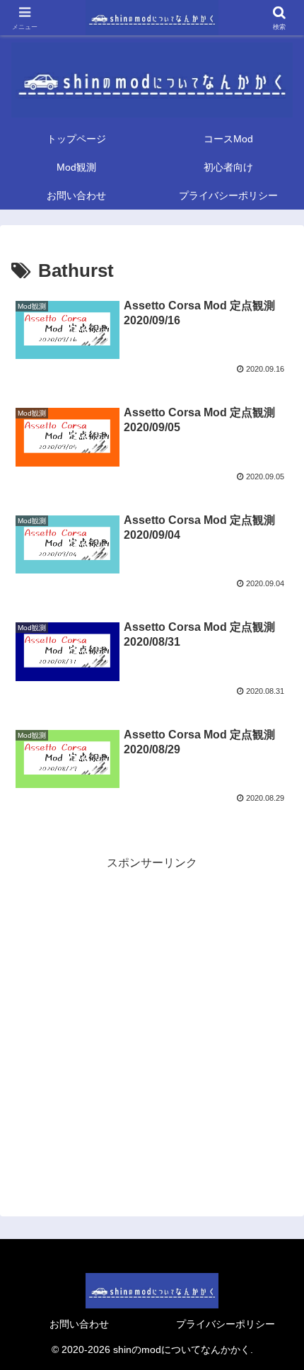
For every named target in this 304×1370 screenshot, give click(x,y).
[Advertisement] (152, 1026)
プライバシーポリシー (225, 1324)
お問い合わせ (79, 1324)
